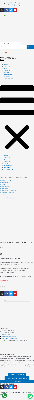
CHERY (5, 177)
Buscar (30, 47)
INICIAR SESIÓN (8, 78)
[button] (17, 118)
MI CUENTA (7, 76)
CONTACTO (7, 70)
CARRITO (6, 72)
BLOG (5, 68)
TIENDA (6, 64)
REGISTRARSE (8, 74)
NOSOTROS (7, 66)
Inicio (1, 177)
